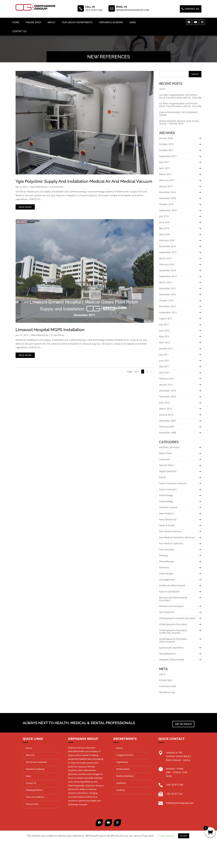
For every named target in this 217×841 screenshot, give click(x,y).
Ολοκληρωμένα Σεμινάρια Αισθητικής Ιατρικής (173, 631)
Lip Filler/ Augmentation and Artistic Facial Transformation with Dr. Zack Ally (180, 96)
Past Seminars (166, 549)
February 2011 (166, 378)
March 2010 (165, 408)
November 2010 (167, 396)
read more (25, 206)
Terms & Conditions (35, 797)
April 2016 (164, 234)
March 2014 (165, 282)
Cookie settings (166, 835)
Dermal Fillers (166, 465)
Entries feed (165, 680)
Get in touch (183, 724)
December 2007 (167, 420)
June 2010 (164, 402)
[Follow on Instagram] (202, 22)
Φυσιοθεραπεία (167, 653)
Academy (120, 790)
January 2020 (166, 138)
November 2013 (167, 294)
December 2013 (167, 288)
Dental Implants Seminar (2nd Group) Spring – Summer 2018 (179, 122)
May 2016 (164, 228)
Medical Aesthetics (125, 776)
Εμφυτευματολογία (169, 591)
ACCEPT (183, 835)
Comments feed (167, 686)
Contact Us (19, 31)
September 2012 (168, 312)
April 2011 (164, 372)
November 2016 (167, 198)
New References (38, 186)
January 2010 (166, 414)
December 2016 (167, 192)
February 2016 (166, 240)
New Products (166, 513)
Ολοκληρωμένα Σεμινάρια (173, 624)
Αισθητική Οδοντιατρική (172, 585)
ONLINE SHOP (33, 22)
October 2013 (166, 300)
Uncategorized (167, 579)
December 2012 (167, 306)
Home (15, 22)
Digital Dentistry (167, 471)
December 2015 (167, 246)
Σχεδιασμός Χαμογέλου (171, 647)
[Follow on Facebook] (189, 22)
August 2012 (165, 318)
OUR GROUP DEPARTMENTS (77, 22)
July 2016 (164, 216)
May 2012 (164, 336)
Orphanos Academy (111, 22)
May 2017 (164, 162)
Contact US (192, 8)
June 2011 (164, 360)
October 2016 (166, 204)
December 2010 (167, 390)
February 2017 (166, 180)
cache (162, 88)
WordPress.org (167, 692)
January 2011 (166, 384)
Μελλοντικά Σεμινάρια (171, 606)
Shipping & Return (34, 790)
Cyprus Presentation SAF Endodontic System (178, 113)
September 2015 (168, 252)
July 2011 (164, 354)
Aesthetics (121, 783)
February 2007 (166, 426)
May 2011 (164, 366)
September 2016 (168, 210)
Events (162, 477)
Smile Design (166, 573)
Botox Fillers (165, 453)
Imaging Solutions (124, 755)
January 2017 (166, 186)
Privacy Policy (32, 804)
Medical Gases (123, 769)
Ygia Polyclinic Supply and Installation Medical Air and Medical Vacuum (84, 181)
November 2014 (167, 270)
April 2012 (164, 342)
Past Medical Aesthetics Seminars (177, 537)
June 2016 (164, 222)
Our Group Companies (36, 762)
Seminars (164, 567)
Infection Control (168, 507)
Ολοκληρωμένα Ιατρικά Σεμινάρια (177, 618)
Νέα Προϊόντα (166, 612)
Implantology (166, 495)
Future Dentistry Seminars (173, 483)
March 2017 (165, 174)
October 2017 (166, 150)
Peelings (163, 555)
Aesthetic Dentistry (169, 447)
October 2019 (166, 144)
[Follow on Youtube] (195, 22)
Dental (119, 748)
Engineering (121, 762)
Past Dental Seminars (170, 531)
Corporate (164, 459)
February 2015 (166, 264)
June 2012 (164, 330)
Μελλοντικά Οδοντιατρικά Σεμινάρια (173, 599)
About (51, 22)
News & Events (167, 525)
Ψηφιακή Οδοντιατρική (171, 659)
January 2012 (166, 348)
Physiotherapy (166, 561)
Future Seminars (168, 489)
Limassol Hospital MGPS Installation (50, 329)
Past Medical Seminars (171, 543)
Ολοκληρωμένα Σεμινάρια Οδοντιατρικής (173, 640)
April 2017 (164, 168)
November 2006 (167, 432)
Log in (162, 674)
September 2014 (168, 276)
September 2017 (168, 156)
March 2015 (165, 258)
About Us (30, 755)
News (132, 22)
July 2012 (164, 324)
